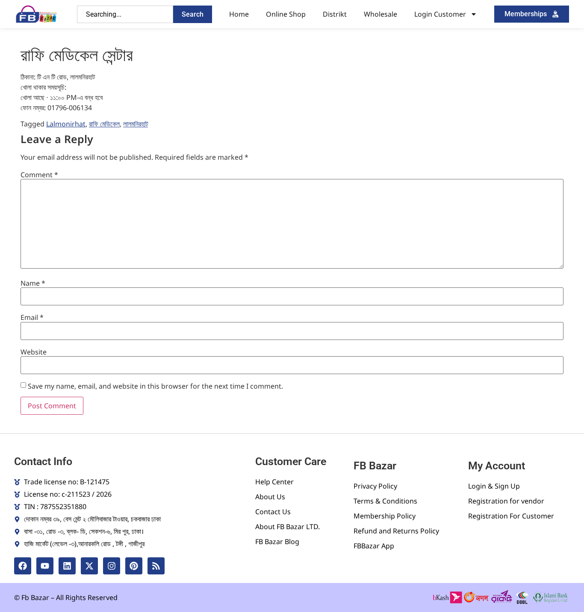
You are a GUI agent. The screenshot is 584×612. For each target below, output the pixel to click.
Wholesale (380, 14)
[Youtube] (44, 565)
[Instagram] (111, 565)
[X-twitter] (89, 565)
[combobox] (125, 14)
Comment (39, 174)
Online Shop (286, 14)
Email (32, 317)
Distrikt (335, 14)
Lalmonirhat (66, 124)
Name (33, 283)
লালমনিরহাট (135, 124)
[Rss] (156, 565)
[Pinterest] (133, 565)
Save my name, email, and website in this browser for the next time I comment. (155, 386)
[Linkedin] (67, 565)
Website (34, 351)
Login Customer (440, 14)
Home (239, 14)
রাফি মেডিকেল (104, 124)
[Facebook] (22, 565)
